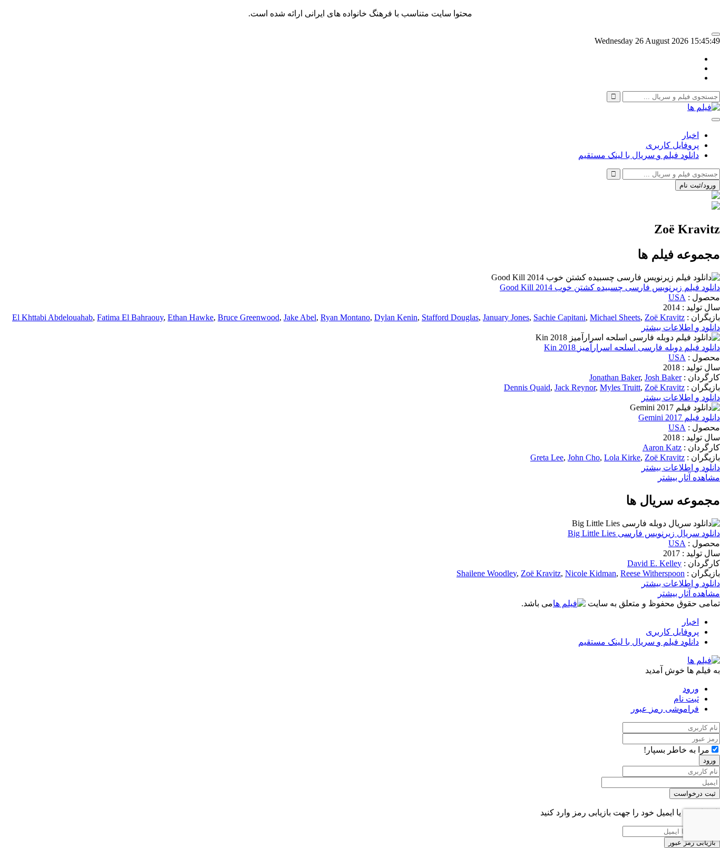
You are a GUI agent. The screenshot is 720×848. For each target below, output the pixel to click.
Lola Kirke (622, 457)
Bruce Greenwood (248, 317)
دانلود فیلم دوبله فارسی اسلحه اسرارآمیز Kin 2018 (632, 347)
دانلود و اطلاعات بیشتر (680, 327)
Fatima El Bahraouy (130, 317)
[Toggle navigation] (716, 119)
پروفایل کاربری (672, 145)
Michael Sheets (615, 317)
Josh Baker (663, 377)
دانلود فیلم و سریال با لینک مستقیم (638, 155)
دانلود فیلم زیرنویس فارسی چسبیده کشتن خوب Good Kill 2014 (610, 287)
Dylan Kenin (395, 317)
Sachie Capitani (559, 317)
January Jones (506, 317)
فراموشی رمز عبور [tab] (665, 708)
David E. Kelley (654, 563)
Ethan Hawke (190, 317)
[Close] (716, 34)
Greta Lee (546, 457)
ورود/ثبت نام (697, 185)
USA (677, 297)
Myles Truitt (620, 387)
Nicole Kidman (590, 573)
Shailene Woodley (486, 573)
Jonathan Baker (614, 377)
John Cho (584, 457)
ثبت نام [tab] (686, 698)
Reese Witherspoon (652, 573)
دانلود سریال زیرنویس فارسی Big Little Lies (644, 533)
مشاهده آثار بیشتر (689, 477)
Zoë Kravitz (665, 317)
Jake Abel (300, 317)
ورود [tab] (691, 688)
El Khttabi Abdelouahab (52, 317)
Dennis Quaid (527, 387)
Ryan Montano (345, 317)
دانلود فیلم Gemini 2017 (679, 417)
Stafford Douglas (450, 317)
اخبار (690, 135)
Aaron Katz (662, 447)
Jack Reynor (575, 387)
